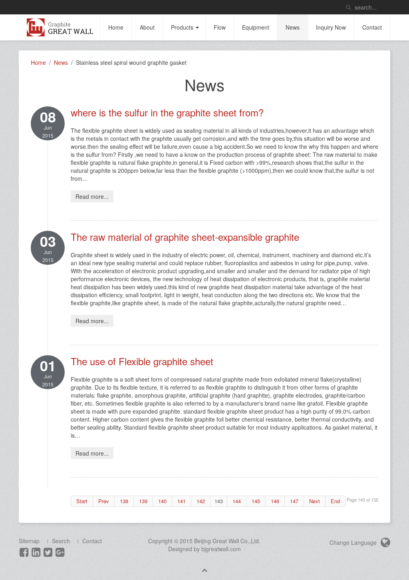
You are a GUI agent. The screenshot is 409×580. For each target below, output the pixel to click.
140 (162, 501)
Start (81, 501)
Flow (220, 27)
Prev (103, 501)
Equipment (255, 27)
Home (115, 27)
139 (143, 501)
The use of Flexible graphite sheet (142, 361)
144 (236, 501)
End (335, 501)
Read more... (92, 196)
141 (181, 501)
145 (256, 501)
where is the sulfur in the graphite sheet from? (167, 112)
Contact (372, 27)
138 (124, 501)
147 (294, 501)
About (147, 27)
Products (182, 27)
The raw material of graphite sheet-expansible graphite (185, 237)
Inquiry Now (331, 27)
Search (61, 541)
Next (314, 501)
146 (275, 501)
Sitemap (29, 541)
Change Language (354, 542)
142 (201, 501)
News (293, 27)
